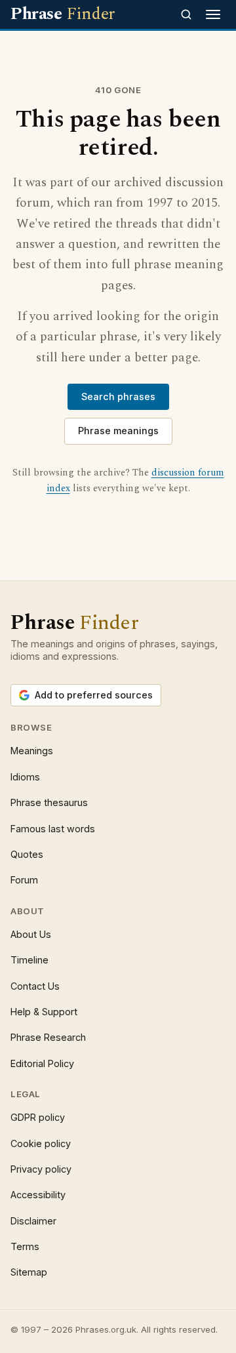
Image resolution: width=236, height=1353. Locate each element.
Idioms (25, 776)
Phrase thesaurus (49, 802)
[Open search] (186, 14)
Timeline (29, 959)
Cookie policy (40, 1143)
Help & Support (43, 1011)
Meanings (31, 750)
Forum (24, 879)
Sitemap (28, 1272)
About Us (30, 934)
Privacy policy (40, 1169)
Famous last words (52, 828)
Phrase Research (48, 1037)
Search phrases (118, 396)
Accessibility (38, 1194)
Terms (24, 1246)
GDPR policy (37, 1117)
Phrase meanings (118, 430)
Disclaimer (33, 1220)
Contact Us (35, 986)
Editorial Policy (42, 1063)
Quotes (26, 854)
